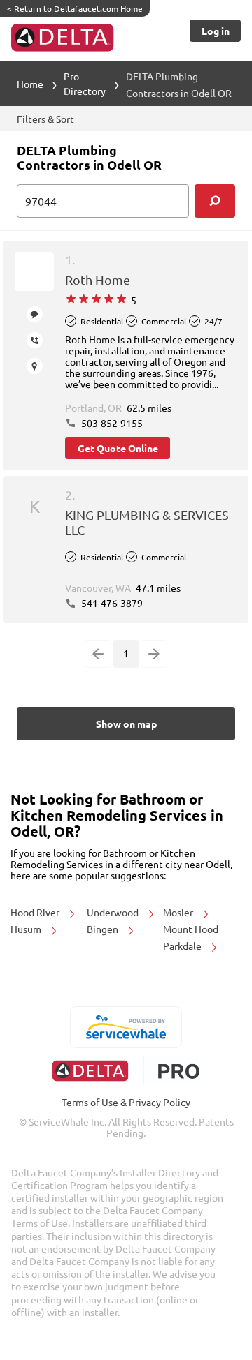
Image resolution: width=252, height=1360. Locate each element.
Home (30, 83)
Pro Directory (85, 83)
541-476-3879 (111, 603)
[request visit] (35, 366)
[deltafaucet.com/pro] (126, 1070)
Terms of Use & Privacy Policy (126, 1102)
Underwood (114, 912)
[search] (215, 201)
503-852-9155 (111, 423)
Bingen (103, 928)
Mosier (179, 912)
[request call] (35, 340)
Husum (26, 928)
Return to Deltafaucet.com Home (75, 8)
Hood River (36, 912)
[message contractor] (35, 314)
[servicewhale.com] (126, 1027)
